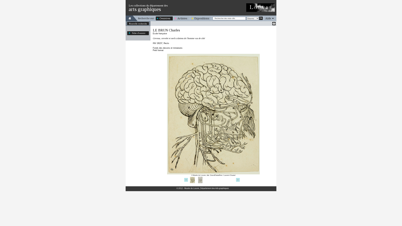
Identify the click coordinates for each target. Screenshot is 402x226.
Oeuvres (165, 18)
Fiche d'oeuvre (138, 33)
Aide (268, 18)
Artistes (182, 18)
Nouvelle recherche (138, 23)
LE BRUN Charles (166, 30)
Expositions (201, 18)
